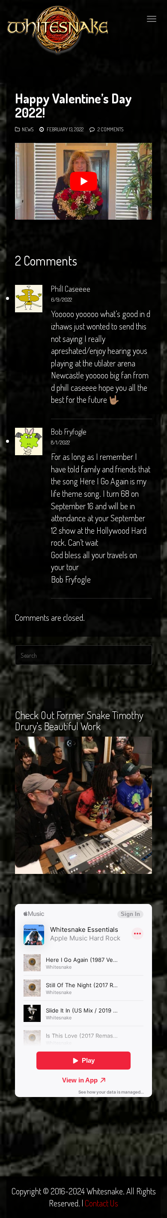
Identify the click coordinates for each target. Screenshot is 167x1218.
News (27, 129)
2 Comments (110, 129)
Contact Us (101, 1203)
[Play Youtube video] (83, 181)
